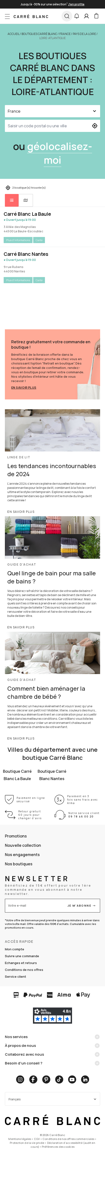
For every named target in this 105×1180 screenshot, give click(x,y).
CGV (37, 1139)
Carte (39, 240)
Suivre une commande (22, 956)
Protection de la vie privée (27, 1143)
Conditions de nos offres (24, 969)
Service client (15, 976)
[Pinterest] (46, 1079)
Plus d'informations (18, 240)
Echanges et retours (21, 963)
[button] (77, 16)
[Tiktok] (59, 1079)
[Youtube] (72, 1079)
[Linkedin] (85, 1079)
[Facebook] (33, 1079)
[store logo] (31, 16)
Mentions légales (19, 1139)
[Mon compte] (86, 16)
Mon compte (14, 949)
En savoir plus (23, 388)
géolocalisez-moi (59, 153)
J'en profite (76, 4)
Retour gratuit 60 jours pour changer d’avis (30, 815)
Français (15, 1099)
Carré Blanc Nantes (26, 254)
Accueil (13, 34)
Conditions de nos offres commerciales (68, 1139)
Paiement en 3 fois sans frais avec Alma (82, 799)
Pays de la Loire (84, 34)
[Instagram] (20, 1079)
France (65, 34)
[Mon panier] (96, 16)
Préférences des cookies (58, 1146)
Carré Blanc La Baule (27, 214)
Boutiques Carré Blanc (39, 34)
